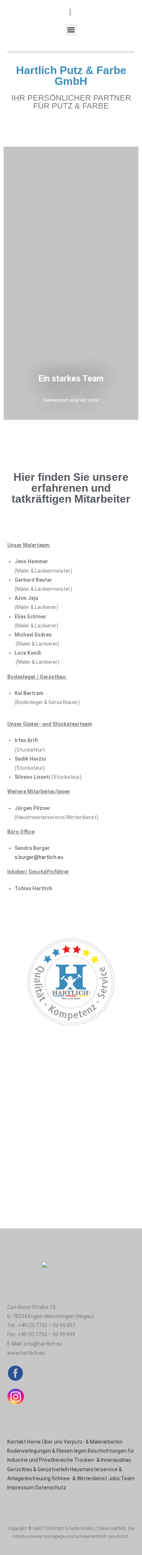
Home (34, 1442)
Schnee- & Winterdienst (79, 1478)
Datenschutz (50, 1487)
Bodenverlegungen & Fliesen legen (47, 1451)
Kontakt (16, 1442)
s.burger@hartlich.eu (39, 857)
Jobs (114, 1478)
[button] (71, 30)
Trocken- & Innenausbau (102, 1460)
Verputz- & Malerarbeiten (93, 1442)
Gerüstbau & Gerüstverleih (38, 1469)
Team (128, 1478)
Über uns (52, 1442)
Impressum (20, 1487)
